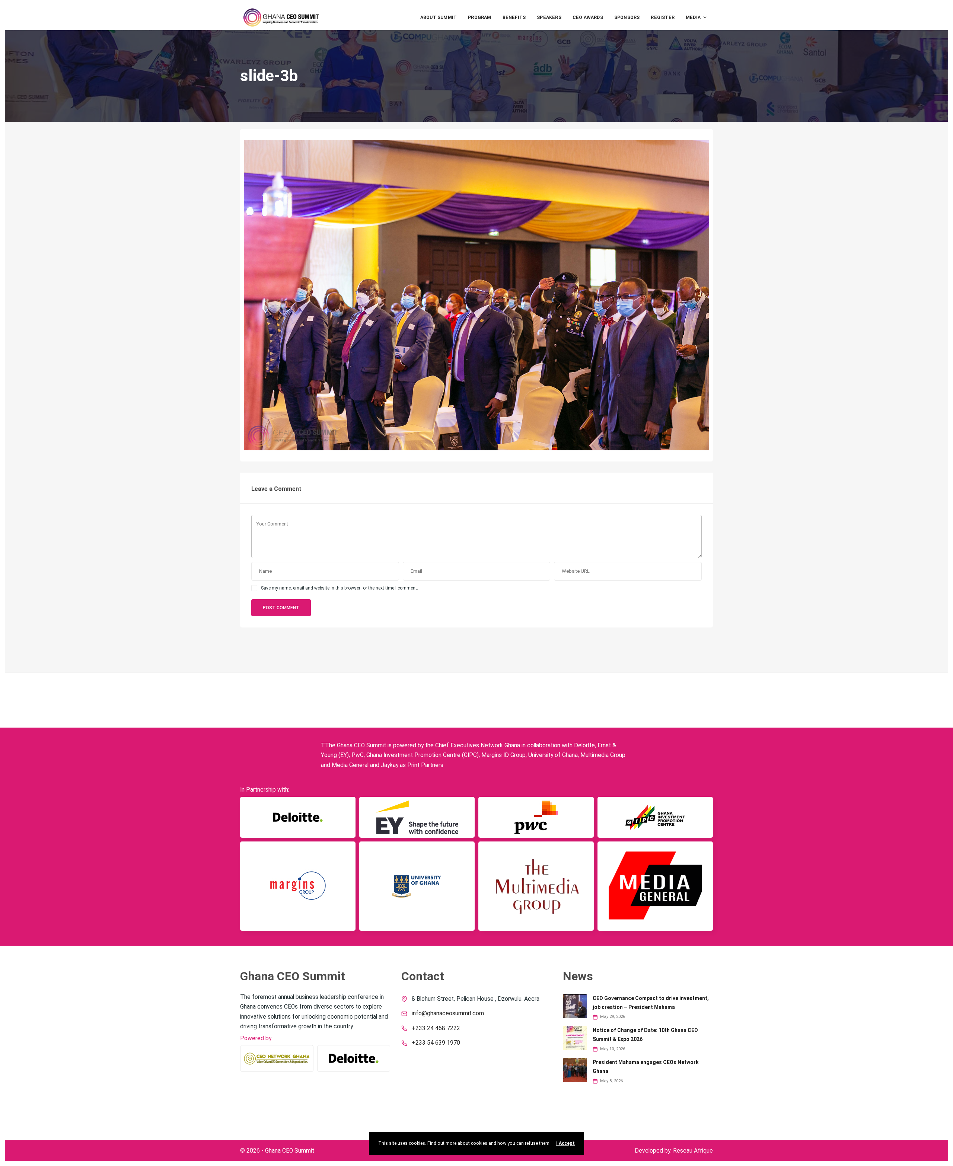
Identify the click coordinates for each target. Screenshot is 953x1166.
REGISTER (663, 17)
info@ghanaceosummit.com (448, 1013)
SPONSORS (627, 17)
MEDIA (693, 17)
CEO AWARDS (588, 17)
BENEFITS (514, 17)
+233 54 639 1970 (436, 1042)
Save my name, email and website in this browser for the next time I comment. (339, 588)
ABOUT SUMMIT (438, 17)
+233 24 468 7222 (436, 1028)
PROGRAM (479, 17)
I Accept (565, 1143)
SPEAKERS (549, 17)
